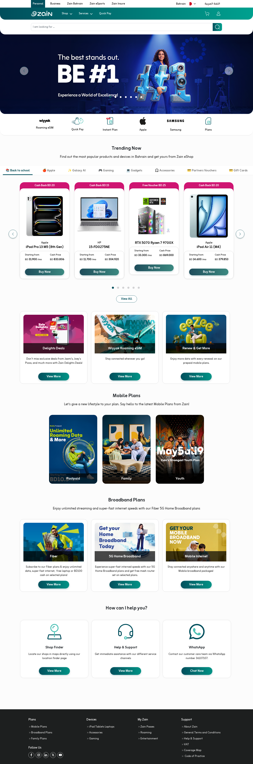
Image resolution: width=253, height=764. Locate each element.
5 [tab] (131, 97)
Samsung (175, 130)
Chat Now (197, 670)
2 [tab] (116, 97)
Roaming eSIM (45, 128)
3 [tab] (121, 97)
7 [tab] (142, 97)
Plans (208, 130)
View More (54, 376)
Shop (65, 13)
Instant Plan (110, 130)
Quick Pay (105, 13)
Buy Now (45, 271)
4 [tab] (126, 97)
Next (240, 234)
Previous (13, 234)
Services (83, 13)
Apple (142, 130)
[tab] (18, 171)
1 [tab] (111, 97)
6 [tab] (137, 97)
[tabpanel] (126, 71)
